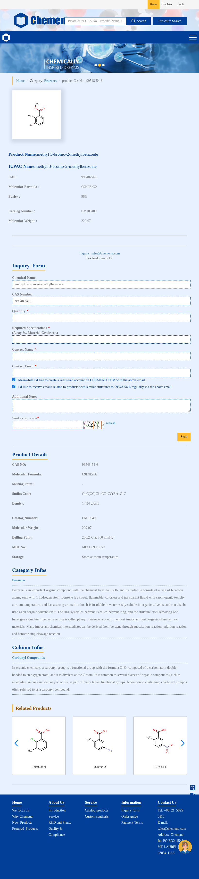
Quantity (20, 311)
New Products (22, 822)
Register (167, 4)
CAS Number (22, 294)
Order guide (129, 816)
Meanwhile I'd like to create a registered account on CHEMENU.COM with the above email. (80, 380)
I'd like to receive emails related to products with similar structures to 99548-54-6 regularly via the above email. (94, 387)
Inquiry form (130, 810)
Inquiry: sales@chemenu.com (99, 253)
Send (184, 437)
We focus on (20, 810)
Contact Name (24, 349)
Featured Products (25, 828)
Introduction (57, 810)
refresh (111, 423)
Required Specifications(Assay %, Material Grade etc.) (35, 330)
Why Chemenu (22, 816)
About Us (56, 802)
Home (153, 4)
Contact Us (167, 802)
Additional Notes (24, 396)
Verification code (25, 418)
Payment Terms (132, 822)
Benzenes (50, 81)
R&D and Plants (60, 822)
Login (181, 4)
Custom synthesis (96, 816)
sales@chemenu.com (172, 828)
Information (131, 802)
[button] (181, 743)
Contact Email (24, 366)
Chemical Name (23, 277)
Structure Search (169, 21)
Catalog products (96, 810)
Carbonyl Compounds (28, 657)
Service (54, 816)
